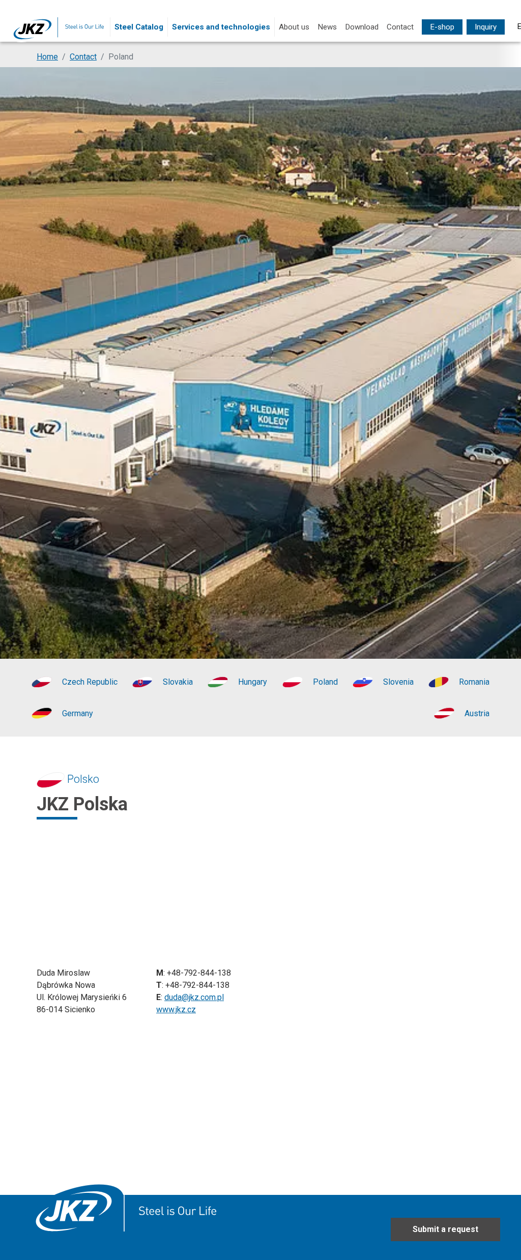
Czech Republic (90, 682)
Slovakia (178, 682)
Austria (477, 713)
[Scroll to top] (498, 1237)
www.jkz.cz (176, 1009)
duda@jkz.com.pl (194, 997)
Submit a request (445, 1229)
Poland (325, 682)
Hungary (252, 682)
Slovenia (398, 682)
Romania (474, 682)
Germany (77, 713)
